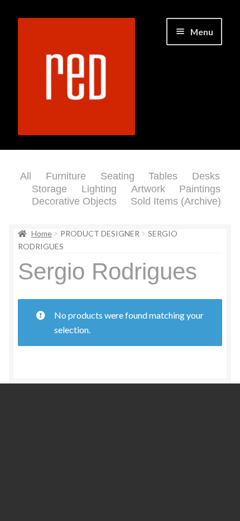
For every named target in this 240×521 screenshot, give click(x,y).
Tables (162, 176)
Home (41, 233)
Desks (206, 176)
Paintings (199, 189)
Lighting (99, 189)
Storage (49, 189)
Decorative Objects (74, 201)
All (25, 176)
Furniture (66, 176)
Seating (117, 176)
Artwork (148, 189)
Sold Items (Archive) (176, 201)
